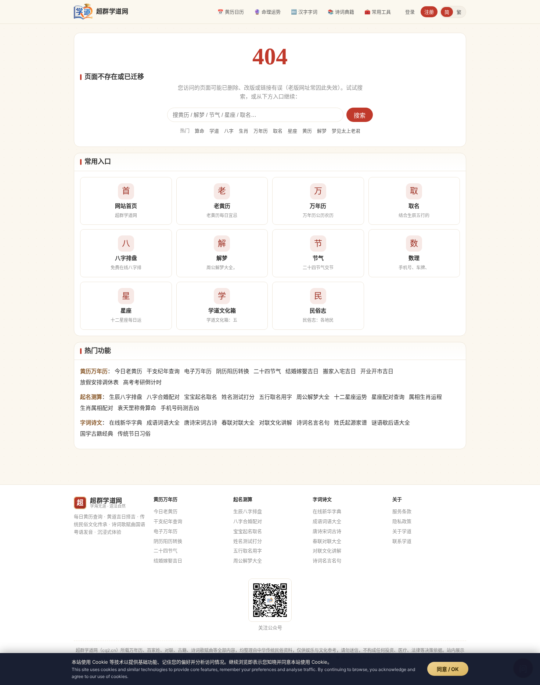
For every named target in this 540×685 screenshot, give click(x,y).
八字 (229, 131)
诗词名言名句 (313, 422)
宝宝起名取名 (200, 396)
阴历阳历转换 (232, 371)
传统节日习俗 (134, 433)
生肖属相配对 (96, 407)
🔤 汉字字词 (304, 12)
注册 (429, 12)
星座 (292, 131)
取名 (277, 131)
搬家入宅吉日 (339, 371)
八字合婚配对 (163, 396)
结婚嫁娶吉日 (301, 371)
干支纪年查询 (163, 371)
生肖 (243, 131)
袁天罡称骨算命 (137, 407)
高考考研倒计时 (142, 382)
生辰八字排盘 (125, 396)
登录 (410, 12)
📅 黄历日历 (230, 12)
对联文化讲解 (275, 422)
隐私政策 (401, 521)
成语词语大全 (163, 422)
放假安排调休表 (99, 382)
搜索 (360, 115)
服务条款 (401, 511)
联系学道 (401, 541)
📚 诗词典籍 (341, 12)
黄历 (307, 131)
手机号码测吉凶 (180, 407)
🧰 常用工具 (377, 12)
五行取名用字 (275, 396)
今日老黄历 (128, 371)
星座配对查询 (387, 396)
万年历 (260, 131)
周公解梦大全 (313, 396)
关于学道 (401, 531)
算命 (199, 131)
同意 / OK (448, 669)
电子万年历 (198, 371)
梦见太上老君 (346, 131)
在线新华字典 (125, 422)
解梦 (322, 131)
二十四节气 (267, 371)
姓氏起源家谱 (350, 422)
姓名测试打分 (238, 396)
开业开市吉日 (376, 371)
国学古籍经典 (96, 433)
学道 (214, 131)
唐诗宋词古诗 (200, 422)
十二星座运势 (350, 396)
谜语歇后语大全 (390, 422)
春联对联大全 (238, 422)
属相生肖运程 (425, 396)
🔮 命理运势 (267, 12)
